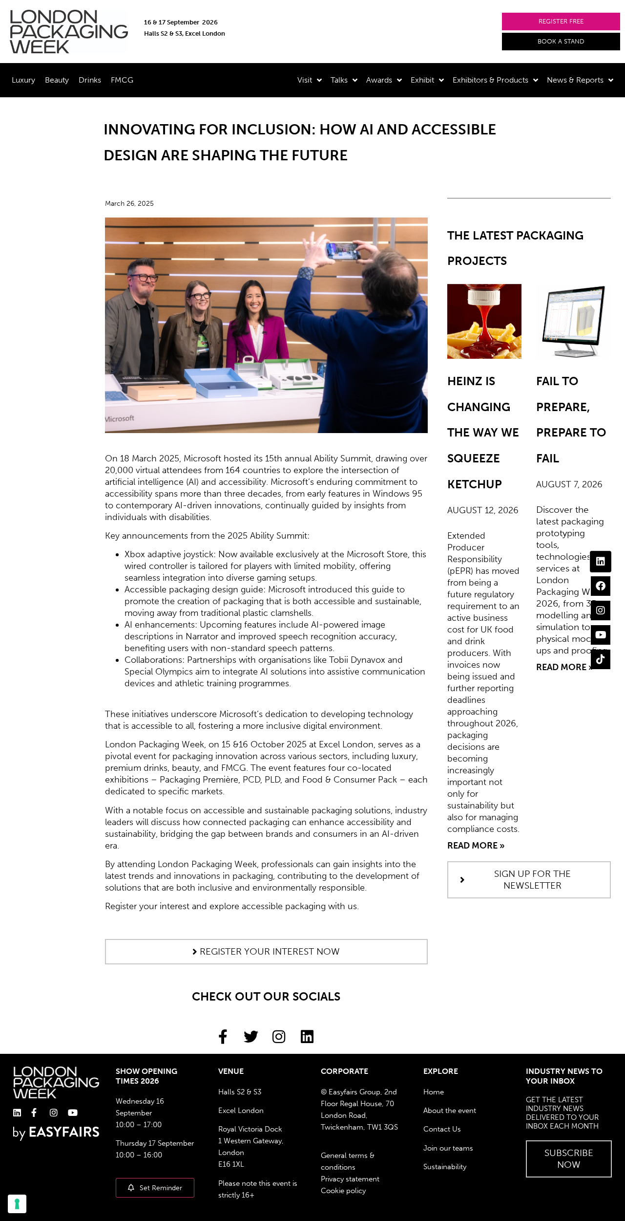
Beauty (57, 80)
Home (433, 1092)
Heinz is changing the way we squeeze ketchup (483, 432)
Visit (304, 80)
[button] (561, 21)
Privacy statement (350, 1179)
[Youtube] (600, 635)
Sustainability (444, 1166)
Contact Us (442, 1129)
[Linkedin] (600, 561)
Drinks (90, 80)
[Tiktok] (600, 659)
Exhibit (422, 80)
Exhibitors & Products (490, 80)
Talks (339, 80)
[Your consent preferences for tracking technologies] (17, 1204)
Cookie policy (343, 1190)
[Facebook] (600, 586)
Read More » (476, 845)
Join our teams (448, 1148)
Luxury (23, 80)
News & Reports (575, 80)
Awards (379, 80)
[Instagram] (600, 610)
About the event (449, 1110)
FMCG (122, 80)
